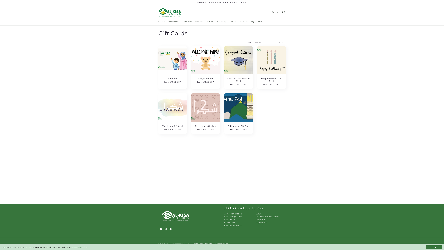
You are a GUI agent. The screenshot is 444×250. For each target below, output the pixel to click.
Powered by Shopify (184, 244)
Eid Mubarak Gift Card (238, 126)
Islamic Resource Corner (267, 216)
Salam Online (230, 222)
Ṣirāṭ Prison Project (233, 225)
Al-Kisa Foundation (233, 213)
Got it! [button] (434, 247)
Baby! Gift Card (205, 78)
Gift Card (172, 78)
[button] (161, 21)
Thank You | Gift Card (205, 126)
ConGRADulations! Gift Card (238, 79)
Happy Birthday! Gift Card (271, 79)
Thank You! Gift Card (172, 126)
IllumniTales (262, 222)
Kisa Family (229, 219)
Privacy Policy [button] (83, 247)
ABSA (258, 213)
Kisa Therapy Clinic (233, 216)
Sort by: (250, 42)
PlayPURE (260, 219)
